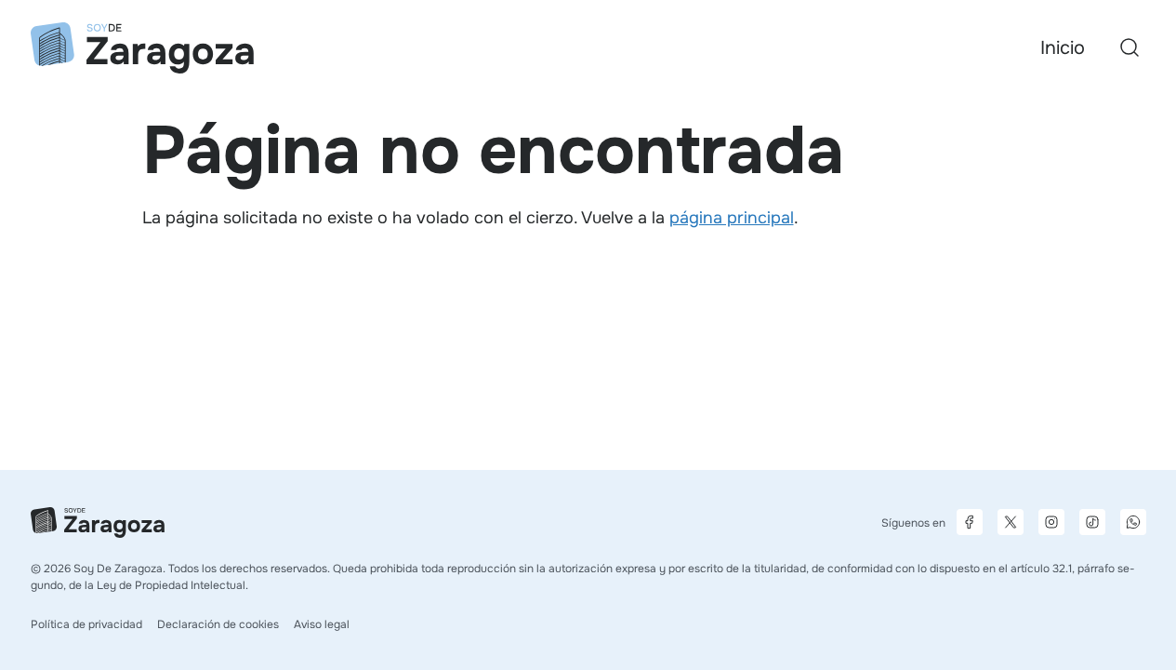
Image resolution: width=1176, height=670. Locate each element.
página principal (731, 218)
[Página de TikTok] (1092, 522)
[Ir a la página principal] (142, 48)
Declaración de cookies (218, 624)
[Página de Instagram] (1051, 522)
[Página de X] (1011, 522)
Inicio (1062, 48)
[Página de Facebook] (970, 522)
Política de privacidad (86, 624)
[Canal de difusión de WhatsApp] (1133, 522)
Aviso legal (322, 624)
